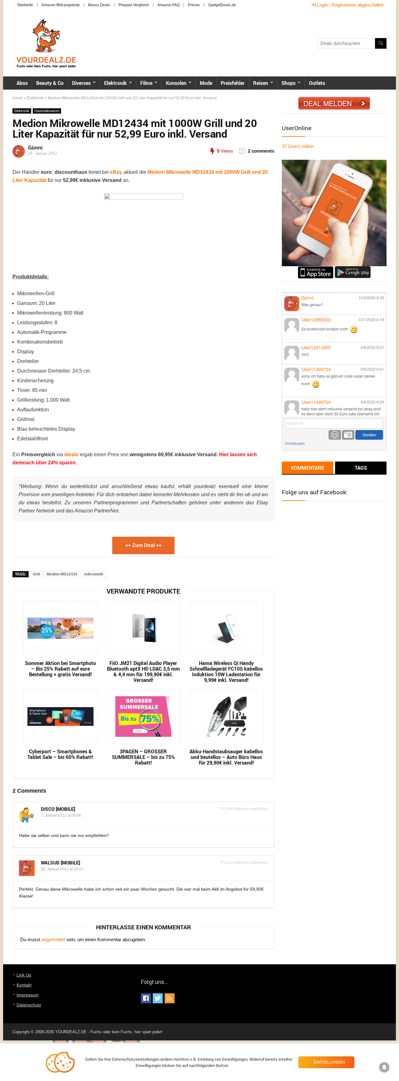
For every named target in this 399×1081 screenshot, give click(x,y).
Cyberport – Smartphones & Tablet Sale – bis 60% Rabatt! (60, 754)
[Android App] (353, 268)
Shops (288, 83)
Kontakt (24, 984)
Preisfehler (233, 83)
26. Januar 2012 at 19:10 (62, 869)
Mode (206, 83)
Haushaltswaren (47, 111)
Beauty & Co (50, 83)
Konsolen (176, 83)
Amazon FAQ (168, 5)
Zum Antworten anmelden (246, 809)
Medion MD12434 (62, 574)
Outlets (317, 83)
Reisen (260, 83)
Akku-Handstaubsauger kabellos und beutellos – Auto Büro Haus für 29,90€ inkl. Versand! (226, 757)
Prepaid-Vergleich (133, 5)
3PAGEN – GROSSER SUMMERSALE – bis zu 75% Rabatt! (143, 757)
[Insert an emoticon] (335, 435)
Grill (36, 574)
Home (17, 98)
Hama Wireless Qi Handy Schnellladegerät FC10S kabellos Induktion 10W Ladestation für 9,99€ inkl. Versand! (226, 671)
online (298, 146)
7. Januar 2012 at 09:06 (61, 815)
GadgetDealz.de (222, 5)
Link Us (24, 974)
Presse (194, 5)
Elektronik (115, 83)
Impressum (28, 994)
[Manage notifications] (384, 1067)
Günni (35, 147)
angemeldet (53, 939)
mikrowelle (93, 574)
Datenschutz (29, 1004)
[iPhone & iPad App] (316, 268)
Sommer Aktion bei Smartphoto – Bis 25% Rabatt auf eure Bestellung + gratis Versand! (60, 668)
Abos (22, 83)
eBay (116, 172)
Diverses (81, 83)
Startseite (25, 5)
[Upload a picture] (348, 435)
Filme (146, 83)
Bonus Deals (99, 5)
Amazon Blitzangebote (60, 5)
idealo (71, 454)
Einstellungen (295, 443)
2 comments (261, 151)
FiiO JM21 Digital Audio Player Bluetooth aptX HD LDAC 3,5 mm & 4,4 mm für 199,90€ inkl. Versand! (143, 671)
